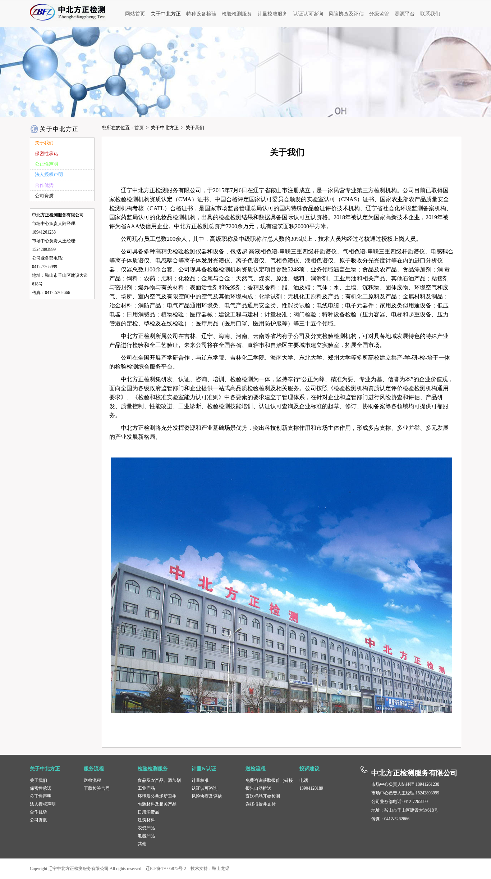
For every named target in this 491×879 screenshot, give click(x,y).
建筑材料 (146, 819)
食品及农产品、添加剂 (159, 780)
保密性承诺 (40, 788)
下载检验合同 (97, 788)
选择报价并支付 (261, 804)
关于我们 (38, 780)
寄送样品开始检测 (263, 796)
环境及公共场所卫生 (157, 796)
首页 (139, 127)
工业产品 (146, 788)
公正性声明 (40, 796)
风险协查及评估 (207, 796)
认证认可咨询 (204, 788)
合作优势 (38, 812)
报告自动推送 (258, 788)
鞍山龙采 (220, 868)
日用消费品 (148, 812)
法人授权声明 (43, 804)
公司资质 (38, 819)
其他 (142, 843)
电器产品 (146, 835)
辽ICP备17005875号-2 (166, 868)
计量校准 (200, 780)
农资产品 (146, 827)
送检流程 (92, 780)
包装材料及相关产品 (157, 804)
